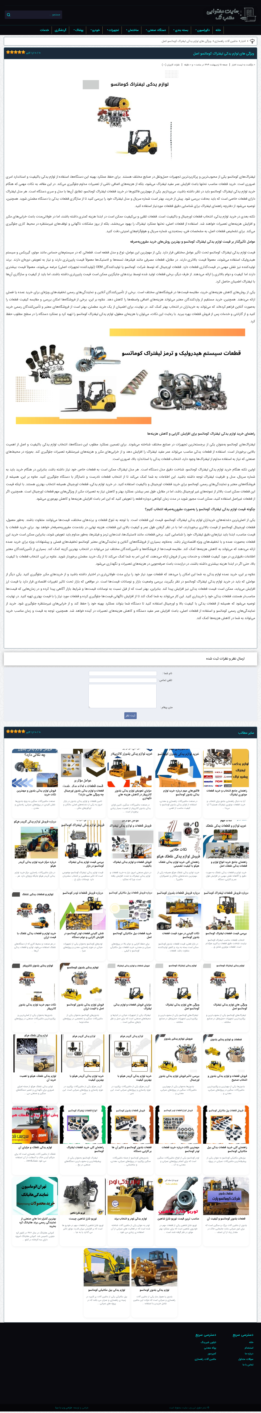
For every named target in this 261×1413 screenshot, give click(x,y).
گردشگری (60, 30)
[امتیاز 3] (11, 52)
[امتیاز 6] (17, 52)
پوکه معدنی (210, 1348)
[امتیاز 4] (13, 52)
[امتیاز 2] (9, 52)
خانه (218, 30)
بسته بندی (181, 30)
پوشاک (79, 30)
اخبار (243, 41)
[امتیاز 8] (20, 52)
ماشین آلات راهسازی (225, 41)
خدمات (44, 30)
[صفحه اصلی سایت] (231, 14)
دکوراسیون (203, 30)
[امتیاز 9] (22, 52)
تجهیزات (114, 30)
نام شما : (167, 673)
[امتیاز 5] (15, 52)
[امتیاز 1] (7, 52)
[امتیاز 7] (18, 52)
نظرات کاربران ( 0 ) (171, 65)
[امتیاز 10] (24, 52)
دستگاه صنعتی (157, 30)
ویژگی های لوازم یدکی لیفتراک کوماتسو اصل (186, 41)
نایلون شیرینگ (208, 1342)
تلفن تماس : (165, 680)
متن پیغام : (166, 707)
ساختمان (133, 30)
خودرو (96, 30)
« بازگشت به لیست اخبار (243, 65)
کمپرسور (212, 1354)
